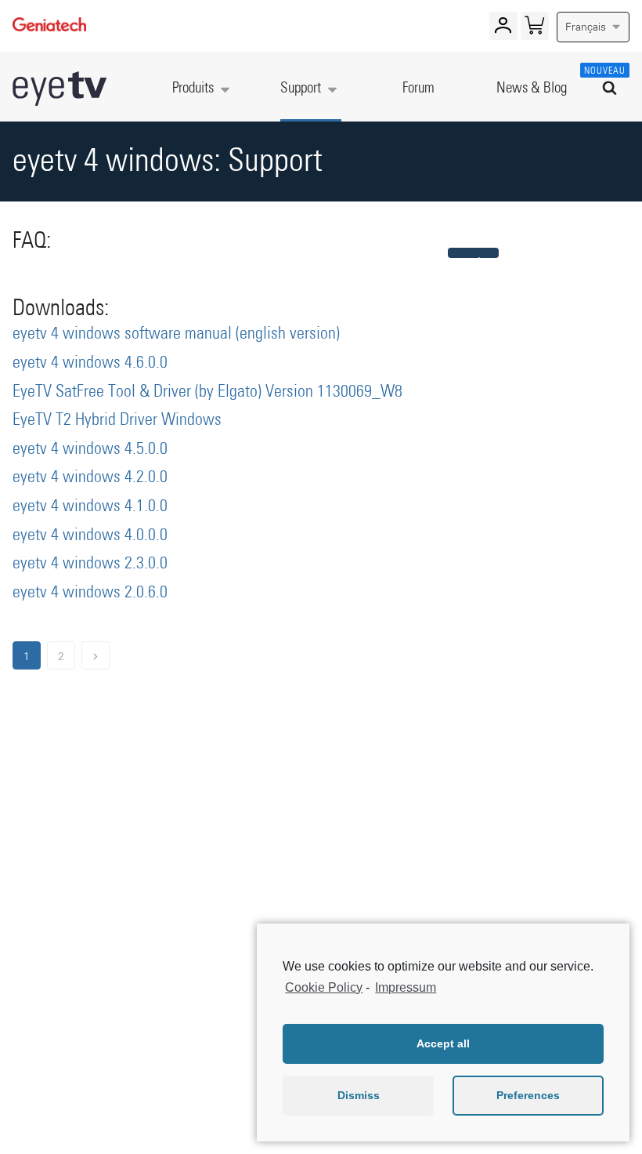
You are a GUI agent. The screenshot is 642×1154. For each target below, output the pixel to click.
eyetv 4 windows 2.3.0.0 (90, 563)
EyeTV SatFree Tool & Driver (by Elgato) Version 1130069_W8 (207, 392)
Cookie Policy (323, 987)
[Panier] (534, 29)
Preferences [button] (528, 1095)
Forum (418, 88)
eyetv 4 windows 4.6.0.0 (90, 363)
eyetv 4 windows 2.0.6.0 (90, 592)
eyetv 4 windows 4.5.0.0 (90, 449)
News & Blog (531, 88)
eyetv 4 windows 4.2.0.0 (90, 477)
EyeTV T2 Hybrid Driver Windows (117, 420)
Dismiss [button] (358, 1095)
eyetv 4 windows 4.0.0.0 (90, 535)
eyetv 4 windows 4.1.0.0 (90, 506)
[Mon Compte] (503, 29)
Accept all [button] (443, 1043)
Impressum (405, 987)
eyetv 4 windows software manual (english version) (176, 334)
